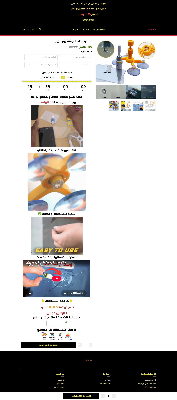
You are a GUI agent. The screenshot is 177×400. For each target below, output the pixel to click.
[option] (126, 69)
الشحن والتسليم (59, 387)
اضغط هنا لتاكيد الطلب (48, 345)
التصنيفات (75, 29)
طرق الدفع (60, 383)
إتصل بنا (86, 29)
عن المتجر (61, 380)
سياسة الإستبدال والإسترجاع (146, 383)
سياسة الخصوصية (150, 387)
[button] (40, 29)
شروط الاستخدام (150, 380)
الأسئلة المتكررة (105, 383)
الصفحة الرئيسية (99, 29)
